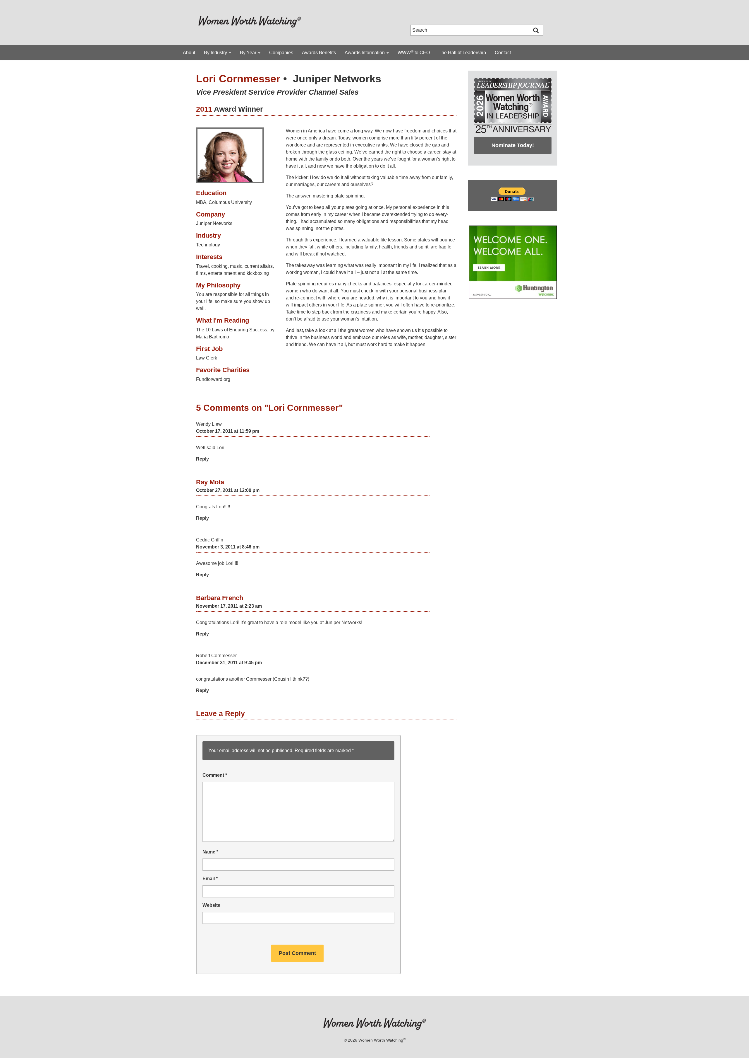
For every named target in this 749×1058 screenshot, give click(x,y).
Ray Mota (210, 482)
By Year (248, 52)
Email (210, 878)
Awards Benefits (319, 52)
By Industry (216, 52)
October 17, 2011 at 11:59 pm (227, 431)
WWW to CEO (414, 52)
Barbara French (219, 598)
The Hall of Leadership (462, 52)
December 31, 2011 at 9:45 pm (229, 662)
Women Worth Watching (380, 1040)
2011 (204, 109)
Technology (208, 244)
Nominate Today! (513, 145)
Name (210, 851)
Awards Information (365, 52)
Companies (281, 52)
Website (211, 905)
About (189, 52)
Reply (202, 458)
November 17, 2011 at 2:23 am (229, 606)
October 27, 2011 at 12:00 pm (228, 490)
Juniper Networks (337, 79)
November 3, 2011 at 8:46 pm (228, 546)
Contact (503, 52)
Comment (214, 775)
